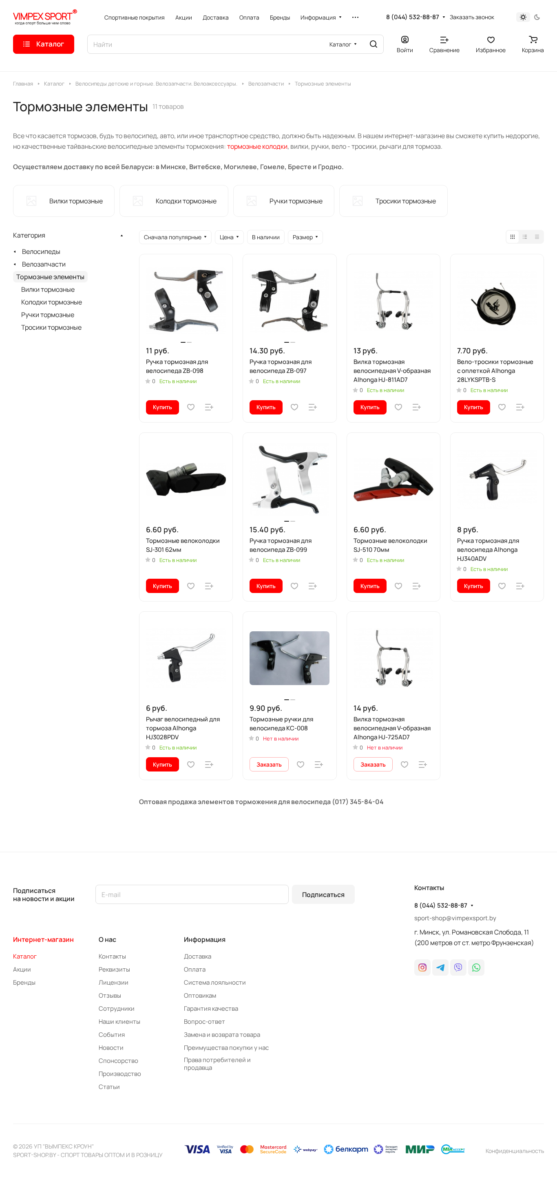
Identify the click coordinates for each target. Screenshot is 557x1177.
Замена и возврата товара (222, 1034)
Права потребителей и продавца (217, 1064)
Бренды (24, 982)
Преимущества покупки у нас (226, 1047)
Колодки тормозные (51, 302)
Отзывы (110, 995)
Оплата (195, 969)
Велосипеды (41, 251)
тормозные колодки (257, 146)
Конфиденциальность (515, 1151)
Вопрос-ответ (204, 1021)
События (112, 1034)
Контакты (112, 956)
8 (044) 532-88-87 (412, 17)
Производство (120, 1073)
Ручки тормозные (47, 314)
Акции (22, 969)
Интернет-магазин (43, 939)
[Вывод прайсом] (537, 237)
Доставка (197, 956)
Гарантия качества (211, 1008)
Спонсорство (118, 1060)
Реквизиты (114, 969)
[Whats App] (476, 967)
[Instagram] (422, 967)
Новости (111, 1047)
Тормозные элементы (50, 276)
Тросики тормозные (51, 327)
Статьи (109, 1086)
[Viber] (458, 967)
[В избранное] (190, 407)
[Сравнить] (209, 407)
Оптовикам (200, 995)
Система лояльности (215, 982)
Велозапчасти (44, 264)
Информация (204, 939)
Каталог (25, 956)
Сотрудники (117, 1008)
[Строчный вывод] (525, 237)
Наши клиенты (119, 1021)
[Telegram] (440, 967)
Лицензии (113, 982)
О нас (107, 939)
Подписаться (323, 894)
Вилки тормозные (48, 289)
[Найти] (373, 44)
